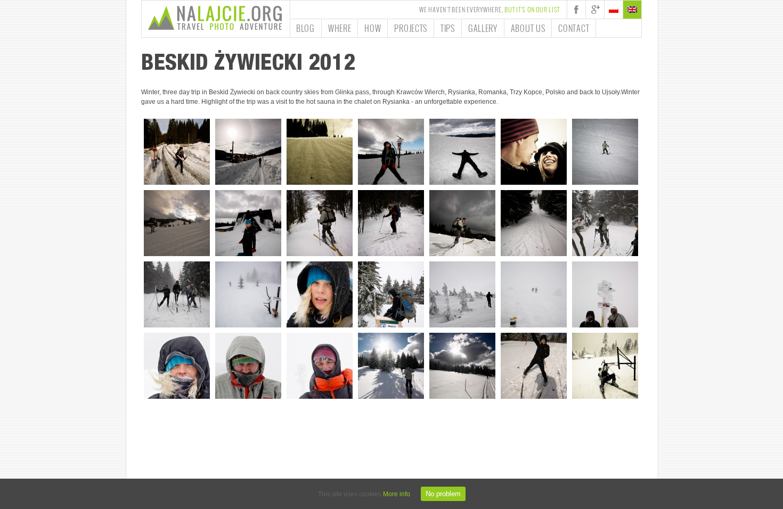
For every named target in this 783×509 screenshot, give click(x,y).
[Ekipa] (177, 294)
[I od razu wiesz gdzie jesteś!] (248, 294)
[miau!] (320, 294)
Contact (573, 28)
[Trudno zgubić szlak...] (534, 294)
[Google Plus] (595, 10)
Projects (410, 28)
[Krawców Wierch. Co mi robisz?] (248, 223)
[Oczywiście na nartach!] (248, 152)
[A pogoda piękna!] (605, 223)
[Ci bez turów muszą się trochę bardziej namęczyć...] (391, 223)
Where (340, 28)
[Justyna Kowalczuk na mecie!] (534, 366)
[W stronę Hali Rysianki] (320, 223)
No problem (443, 494)
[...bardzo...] (248, 366)
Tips (448, 28)
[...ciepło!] (320, 366)
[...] (320, 152)
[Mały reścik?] (462, 152)
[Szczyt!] (605, 294)
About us (528, 28)
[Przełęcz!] (391, 152)
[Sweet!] (534, 152)
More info (396, 494)
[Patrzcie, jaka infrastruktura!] (391, 294)
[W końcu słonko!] (391, 366)
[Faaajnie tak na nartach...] (605, 152)
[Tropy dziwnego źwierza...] (534, 223)
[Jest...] (177, 366)
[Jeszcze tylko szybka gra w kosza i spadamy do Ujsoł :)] (605, 366)
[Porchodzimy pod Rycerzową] (177, 152)
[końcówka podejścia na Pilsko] (462, 294)
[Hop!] (462, 223)
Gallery (482, 28)
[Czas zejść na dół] (177, 223)
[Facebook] (576, 10)
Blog (305, 28)
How (372, 28)
